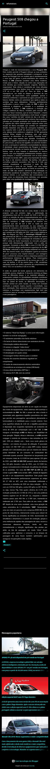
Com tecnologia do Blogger (26, 761)
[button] (4, 31)
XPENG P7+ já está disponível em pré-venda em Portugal (23, 657)
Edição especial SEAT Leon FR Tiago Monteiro (18, 697)
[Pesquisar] (46, 3)
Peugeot (7, 545)
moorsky (32, 765)
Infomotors (11, 4)
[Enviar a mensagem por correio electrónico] (4, 542)
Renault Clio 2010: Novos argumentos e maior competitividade (25, 737)
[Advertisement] (25, 600)
